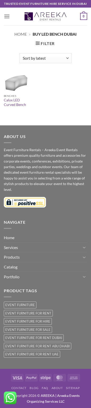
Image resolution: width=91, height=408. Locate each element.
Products (12, 257)
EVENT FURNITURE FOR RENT (28, 313)
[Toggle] (84, 247)
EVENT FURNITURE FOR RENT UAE (32, 354)
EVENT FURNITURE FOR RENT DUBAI (33, 338)
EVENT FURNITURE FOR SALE (28, 330)
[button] (7, 16)
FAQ (45, 388)
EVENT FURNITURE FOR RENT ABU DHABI (37, 346)
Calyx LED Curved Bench (15, 102)
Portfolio (11, 276)
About (57, 388)
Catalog (10, 266)
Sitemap (73, 388)
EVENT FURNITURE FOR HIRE (27, 321)
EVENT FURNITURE (20, 305)
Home (20, 34)
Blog (34, 388)
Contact (19, 388)
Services (11, 247)
